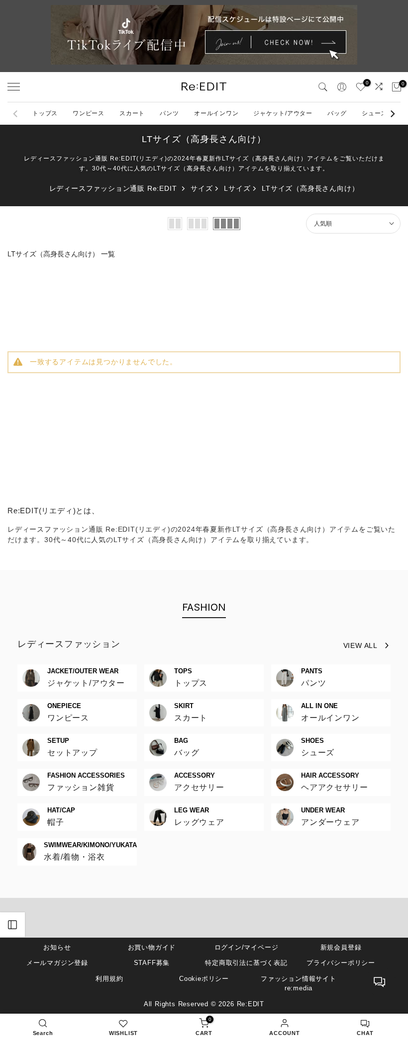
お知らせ (57, 947)
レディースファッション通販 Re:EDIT (113, 188)
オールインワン (216, 113)
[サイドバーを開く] (12, 924)
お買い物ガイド (152, 947)
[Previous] (15, 114)
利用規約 (109, 978)
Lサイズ (237, 188)
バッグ (336, 113)
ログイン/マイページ (246, 947)
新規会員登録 (341, 947)
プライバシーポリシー (340, 962)
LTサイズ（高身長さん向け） (310, 188)
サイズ (201, 188)
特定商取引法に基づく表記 (246, 962)
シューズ (374, 113)
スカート (132, 113)
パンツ (169, 113)
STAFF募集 (152, 962)
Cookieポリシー (204, 978)
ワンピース (88, 113)
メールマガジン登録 (57, 962)
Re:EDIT (251, 1004)
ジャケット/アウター (282, 113)
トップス (45, 113)
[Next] (392, 114)
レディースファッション (68, 644)
